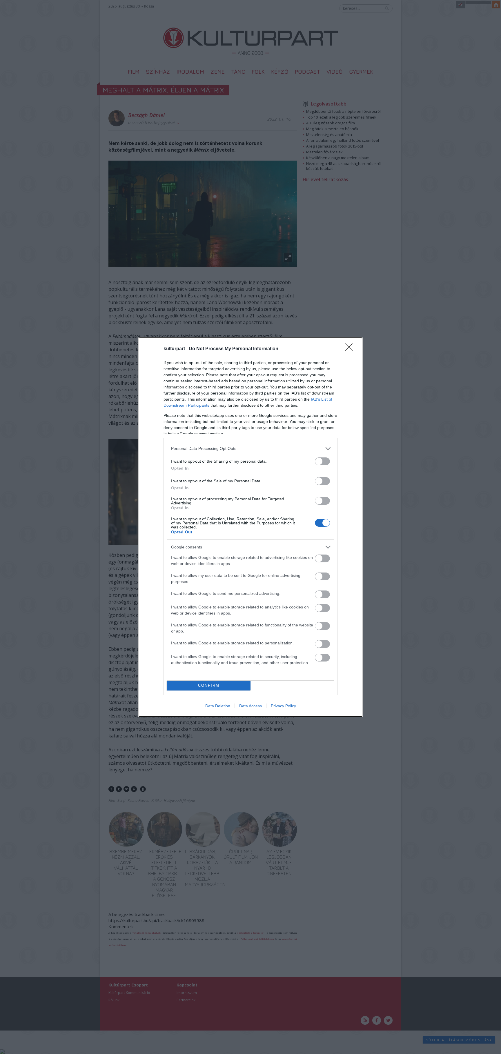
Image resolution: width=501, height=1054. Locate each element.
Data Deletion (217, 706)
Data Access (250, 706)
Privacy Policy (283, 706)
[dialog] (250, 527)
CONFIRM (208, 685)
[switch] (322, 461)
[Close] (350, 349)
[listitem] (250, 449)
